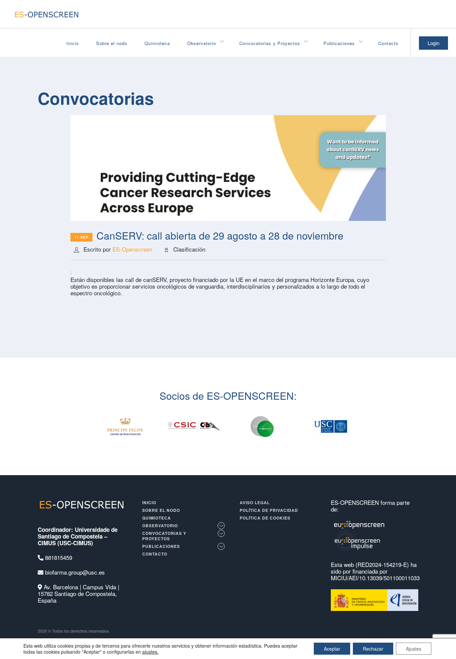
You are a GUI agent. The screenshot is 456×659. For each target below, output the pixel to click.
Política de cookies (265, 518)
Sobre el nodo (111, 43)
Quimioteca (157, 43)
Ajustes (413, 648)
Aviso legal (255, 503)
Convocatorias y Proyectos (269, 43)
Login (433, 42)
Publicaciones (339, 43)
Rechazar (373, 648)
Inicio (72, 43)
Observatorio (201, 43)
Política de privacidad (269, 510)
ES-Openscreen (132, 249)
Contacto (388, 43)
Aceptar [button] (332, 648)
